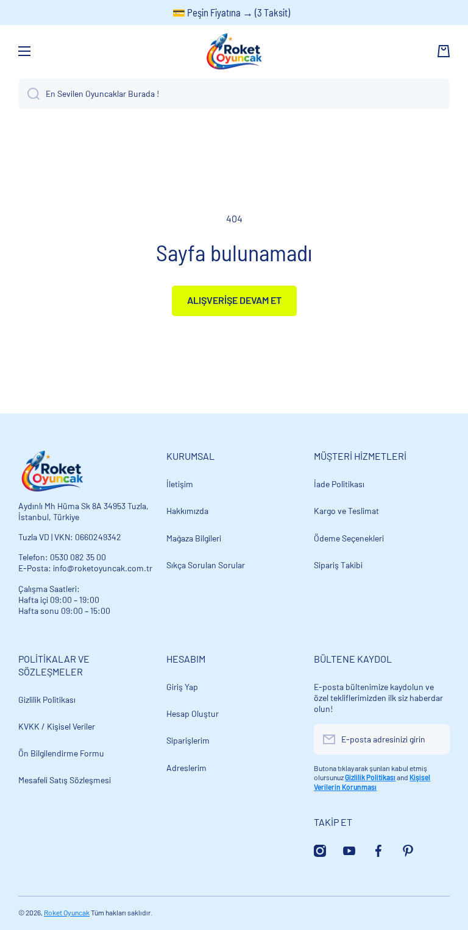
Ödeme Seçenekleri (349, 538)
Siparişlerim (188, 740)
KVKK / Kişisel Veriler (56, 726)
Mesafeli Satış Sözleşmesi (64, 780)
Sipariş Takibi (338, 565)
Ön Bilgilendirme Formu (61, 753)
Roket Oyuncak (67, 912)
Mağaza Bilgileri (193, 538)
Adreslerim (186, 768)
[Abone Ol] (434, 739)
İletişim (179, 484)
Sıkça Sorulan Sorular (205, 565)
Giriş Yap (182, 687)
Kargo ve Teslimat (346, 511)
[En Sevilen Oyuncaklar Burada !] (29, 94)
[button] (444, 51)
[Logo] (234, 51)
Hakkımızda (187, 511)
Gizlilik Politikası (47, 699)
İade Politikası (339, 484)
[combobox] (234, 94)
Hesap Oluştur (192, 713)
